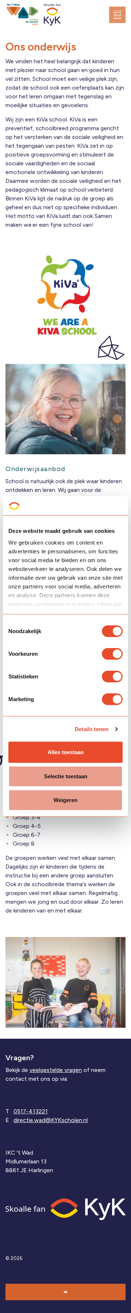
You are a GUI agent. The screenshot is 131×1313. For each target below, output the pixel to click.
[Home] (65, 1208)
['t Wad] (22, 15)
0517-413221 (30, 1111)
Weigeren (65, 800)
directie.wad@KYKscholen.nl (50, 1120)
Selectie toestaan (65, 776)
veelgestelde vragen (55, 1069)
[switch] (112, 654)
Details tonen (91, 729)
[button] (65, 1292)
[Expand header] (120, 14)
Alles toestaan (66, 752)
